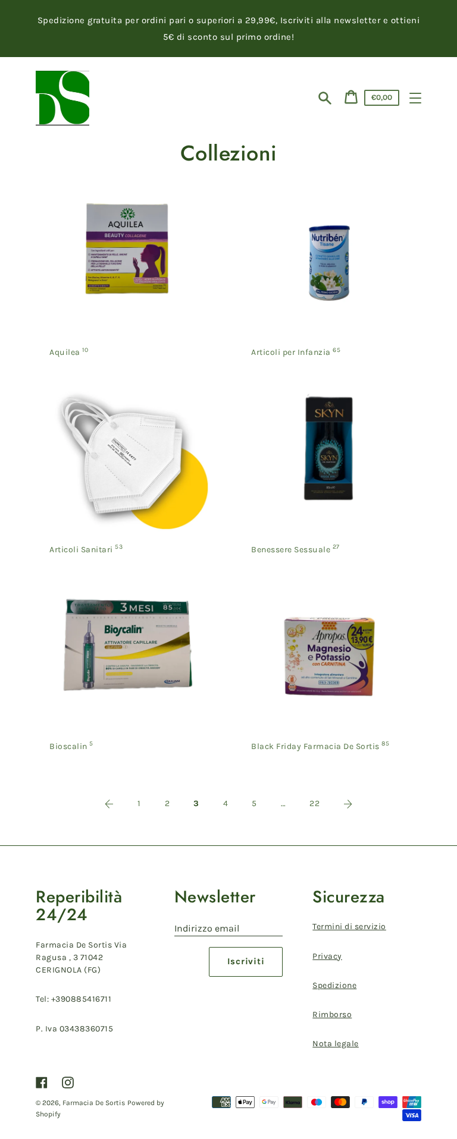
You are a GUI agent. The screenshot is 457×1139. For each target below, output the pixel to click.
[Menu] (415, 98)
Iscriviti (246, 961)
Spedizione (334, 985)
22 (314, 803)
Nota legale (335, 1044)
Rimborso (332, 1014)
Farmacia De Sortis (93, 1103)
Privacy (327, 956)
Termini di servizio (349, 926)
